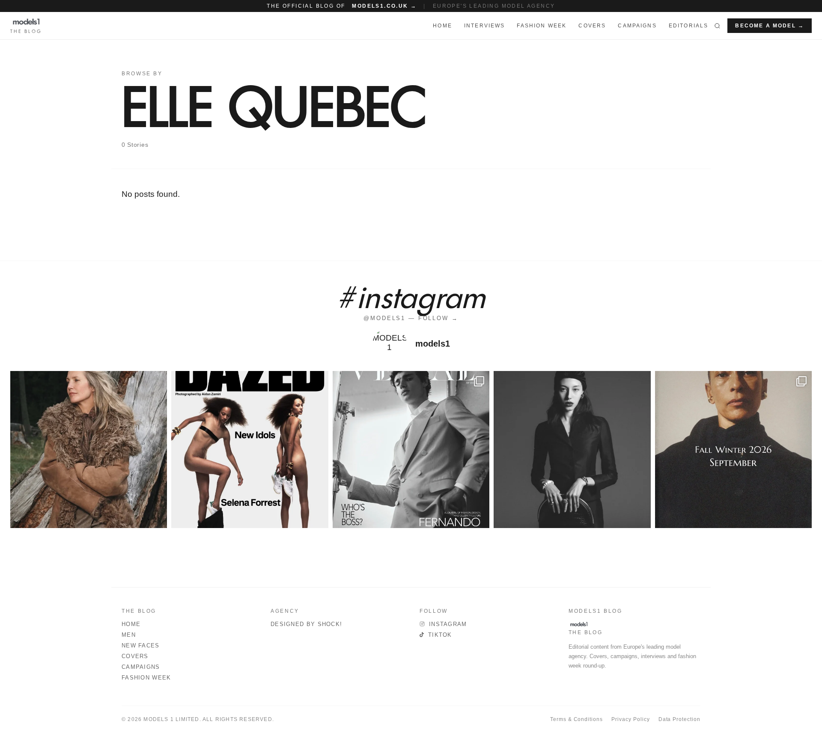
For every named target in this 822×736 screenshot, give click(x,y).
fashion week (541, 26)
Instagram (448, 624)
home (442, 26)
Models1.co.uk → (384, 6)
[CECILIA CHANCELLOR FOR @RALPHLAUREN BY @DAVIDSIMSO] (88, 449)
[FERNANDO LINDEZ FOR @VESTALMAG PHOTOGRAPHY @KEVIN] (411, 449)
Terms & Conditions (576, 719)
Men (129, 635)
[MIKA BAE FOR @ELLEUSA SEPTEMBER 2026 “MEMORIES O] (572, 449)
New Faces (141, 645)
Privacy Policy (630, 719)
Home (131, 624)
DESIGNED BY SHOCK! (306, 624)
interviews (484, 26)
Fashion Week (146, 677)
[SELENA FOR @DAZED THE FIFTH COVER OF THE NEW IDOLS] (249, 449)
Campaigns (637, 26)
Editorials (689, 26)
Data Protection (679, 719)
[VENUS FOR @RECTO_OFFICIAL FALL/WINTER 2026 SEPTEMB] (733, 449)
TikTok (440, 635)
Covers (592, 26)
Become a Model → (769, 26)
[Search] (717, 25)
